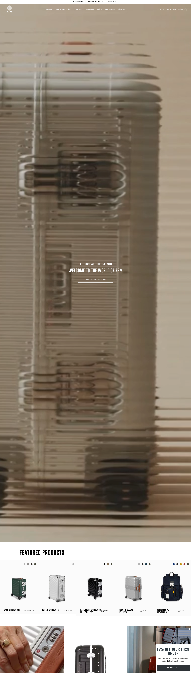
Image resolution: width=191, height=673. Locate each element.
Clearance (121, 9)
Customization (110, 9)
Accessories (90, 9)
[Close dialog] (189, 629)
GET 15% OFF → (173, 668)
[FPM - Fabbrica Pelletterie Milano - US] (10, 9)
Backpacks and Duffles (63, 9)
